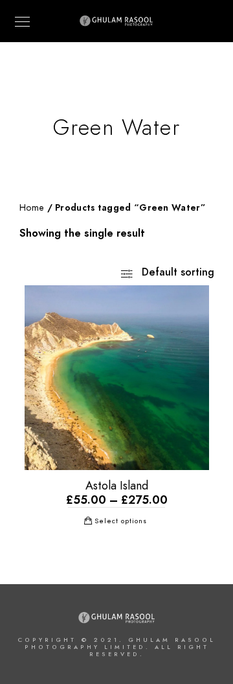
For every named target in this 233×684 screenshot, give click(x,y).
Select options (120, 521)
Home (31, 208)
